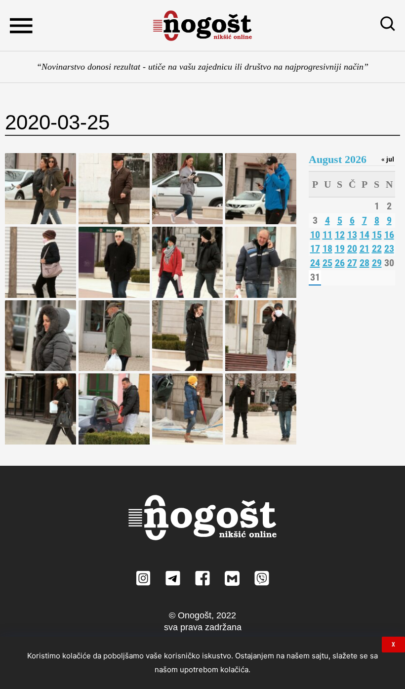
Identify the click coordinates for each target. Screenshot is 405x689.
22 (377, 248)
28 (364, 263)
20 (352, 248)
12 (340, 235)
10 (315, 235)
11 (327, 235)
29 (377, 263)
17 (315, 248)
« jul (387, 159)
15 (377, 235)
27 (352, 263)
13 (352, 235)
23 (389, 248)
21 (364, 248)
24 (315, 263)
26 (340, 263)
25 (327, 263)
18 (327, 248)
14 (364, 235)
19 (340, 248)
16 (389, 235)
